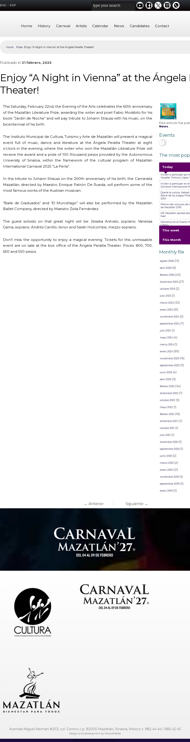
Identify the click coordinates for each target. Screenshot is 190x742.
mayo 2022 (166, 407)
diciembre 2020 (169, 442)
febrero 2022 (167, 414)
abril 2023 (165, 379)
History (44, 26)
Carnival (63, 26)
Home (26, 26)
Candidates (139, 26)
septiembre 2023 (170, 365)
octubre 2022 (167, 400)
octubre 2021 (167, 428)
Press (19, 47)
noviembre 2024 (169, 316)
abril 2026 (165, 267)
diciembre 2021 (169, 421)
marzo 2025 (167, 302)
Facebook (149, 5)
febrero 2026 (167, 274)
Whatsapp (176, 5)
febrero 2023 (167, 386)
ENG (3, 5)
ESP (13, 5)
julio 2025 (165, 295)
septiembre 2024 (170, 323)
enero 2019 (166, 490)
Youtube (139, 5)
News (119, 26)
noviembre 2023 (169, 358)
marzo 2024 (167, 344)
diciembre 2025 (169, 281)
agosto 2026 (167, 260)
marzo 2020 (167, 462)
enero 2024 (166, 351)
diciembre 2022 (169, 393)
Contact (162, 26)
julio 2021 (165, 435)
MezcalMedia (113, 733)
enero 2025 (166, 309)
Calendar (100, 26)
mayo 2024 (166, 337)
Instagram (167, 5)
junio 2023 (166, 372)
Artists (81, 26)
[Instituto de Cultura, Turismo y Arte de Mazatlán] (31, 609)
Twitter (158, 5)
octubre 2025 (167, 288)
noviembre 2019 (169, 476)
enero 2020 (166, 469)
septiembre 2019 (169, 483)
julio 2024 (165, 330)
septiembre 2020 (170, 448)
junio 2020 (166, 455)
